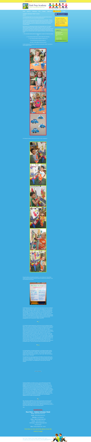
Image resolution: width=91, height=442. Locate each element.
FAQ (39, 11)
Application (49, 11)
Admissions (34, 11)
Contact (63, 11)
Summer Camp (57, 11)
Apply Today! (63, 1)
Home (24, 11)
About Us (28, 11)
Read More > (58, 24)
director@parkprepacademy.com (61, 40)
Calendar (44, 11)
